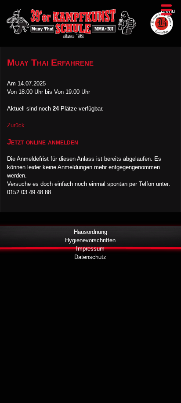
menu (168, 10)
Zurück (16, 125)
